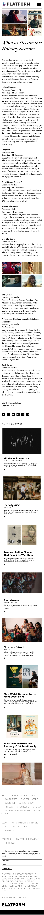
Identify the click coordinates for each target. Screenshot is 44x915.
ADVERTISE (17, 795)
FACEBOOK (7, 839)
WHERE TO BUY (26, 803)
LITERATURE (33, 823)
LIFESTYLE (15, 826)
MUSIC (25, 826)
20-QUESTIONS (11, 830)
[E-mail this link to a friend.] (27, 414)
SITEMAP (37, 807)
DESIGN (5, 823)
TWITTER (20, 839)
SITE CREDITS (23, 807)
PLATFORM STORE (29, 799)
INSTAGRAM (33, 839)
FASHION (22, 823)
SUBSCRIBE (10, 803)
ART (13, 823)
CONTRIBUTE (11, 799)
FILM (6, 826)
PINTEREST (10, 843)
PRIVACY (9, 807)
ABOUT (5, 795)
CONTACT (30, 795)
